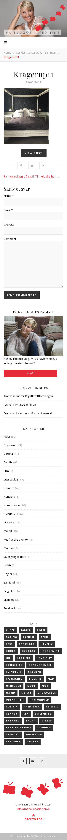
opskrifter (15, 699)
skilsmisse (43, 713)
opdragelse (46, 692)
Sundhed (9, 608)
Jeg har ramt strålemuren (20, 404)
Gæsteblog (11, 479)
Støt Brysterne (18, 727)
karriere (24, 658)
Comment (10, 239)
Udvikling (34, 734)
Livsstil (8, 522)
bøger (26, 630)
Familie (8, 462)
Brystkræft (11, 445)
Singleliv (9, 591)
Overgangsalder (14, 557)
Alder (7, 436)
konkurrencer (40, 665)
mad (51, 678)
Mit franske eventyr (16, 539)
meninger (13, 685)
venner (32, 741)
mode (31, 685)
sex (26, 713)
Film (6, 471)
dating (11, 637)
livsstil (35, 678)
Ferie (45, 637)
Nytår (26, 692)
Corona (8, 453)
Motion (8, 548)
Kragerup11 (33, 74)
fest (9, 644)
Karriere (9, 488)
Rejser (8, 574)
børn (41, 630)
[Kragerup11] (33, 116)
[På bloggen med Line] (33, 18)
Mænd (8, 531)
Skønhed (9, 599)
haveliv (47, 644)
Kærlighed (14, 678)
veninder (13, 741)
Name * (9, 195)
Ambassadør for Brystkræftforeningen (28, 396)
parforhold (39, 699)
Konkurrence (12, 505)
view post (33, 153)
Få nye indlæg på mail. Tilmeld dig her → (32, 176)
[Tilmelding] (33, 336)
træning (13, 734)
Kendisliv (9, 496)
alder (10, 630)
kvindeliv (13, 671)
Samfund (9, 582)
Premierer (32, 706)
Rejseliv (52, 706)
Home (7, 52)
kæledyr (34, 671)
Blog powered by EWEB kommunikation (33, 836)
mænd (10, 692)
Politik (12, 706)
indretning (51, 651)
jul (8, 658)
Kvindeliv (9, 514)
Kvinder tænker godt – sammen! (36, 52)
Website (9, 224)
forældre (27, 644)
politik (7, 565)
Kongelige (14, 665)
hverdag (28, 651)
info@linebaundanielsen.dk (33, 809)
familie (29, 637)
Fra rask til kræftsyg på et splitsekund (28, 413)
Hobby (11, 651)
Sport (30, 720)
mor (45, 685)
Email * (8, 210)
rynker (11, 713)
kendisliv (44, 658)
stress (47, 720)
